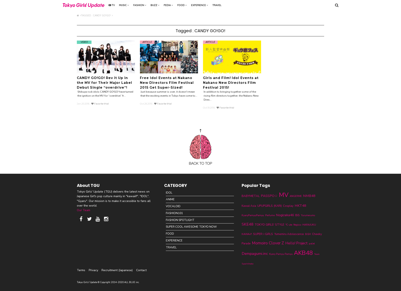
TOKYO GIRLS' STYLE (269, 224)
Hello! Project (296, 243)
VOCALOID (173, 206)
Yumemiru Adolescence (289, 234)
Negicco (297, 224)
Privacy (93, 270)
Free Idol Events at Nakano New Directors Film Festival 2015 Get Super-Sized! (167, 82)
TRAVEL (216, 5)
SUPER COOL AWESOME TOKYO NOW (191, 227)
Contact (141, 270)
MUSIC (123, 5)
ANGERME (296, 196)
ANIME (170, 199)
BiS (297, 215)
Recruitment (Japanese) (117, 270)
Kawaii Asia (249, 206)
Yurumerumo (308, 215)
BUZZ (154, 5)
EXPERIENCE (199, 5)
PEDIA (167, 5)
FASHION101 (174, 213)
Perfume (270, 215)
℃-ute (289, 224)
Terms (81, 270)
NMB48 (309, 195)
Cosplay (288, 206)
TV (113, 5)
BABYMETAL (251, 196)
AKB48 (303, 253)
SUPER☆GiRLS (263, 234)
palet (312, 243)
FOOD (181, 5)
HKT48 (300, 205)
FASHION (139, 5)
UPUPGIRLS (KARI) (269, 206)
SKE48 (247, 224)
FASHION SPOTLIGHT (180, 220)
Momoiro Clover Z (268, 243)
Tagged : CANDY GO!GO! (96, 15)
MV (283, 195)
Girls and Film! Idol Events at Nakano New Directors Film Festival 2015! (231, 82)
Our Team (83, 210)
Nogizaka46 (285, 215)
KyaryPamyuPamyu (253, 215)
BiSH (308, 234)
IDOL (169, 193)
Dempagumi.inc (255, 253)
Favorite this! (101, 103)
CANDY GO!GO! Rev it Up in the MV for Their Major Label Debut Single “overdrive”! (104, 82)
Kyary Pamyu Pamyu (281, 254)
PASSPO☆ (269, 195)
